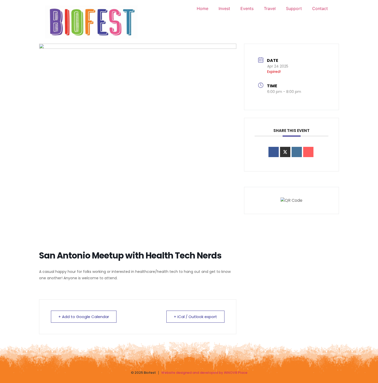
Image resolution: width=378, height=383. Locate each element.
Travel (270, 8)
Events (247, 8)
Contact (320, 8)
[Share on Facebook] (273, 152)
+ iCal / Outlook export (195, 316)
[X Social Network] (285, 152)
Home (202, 8)
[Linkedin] (297, 152)
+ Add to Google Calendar (83, 316)
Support (294, 8)
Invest (224, 8)
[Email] (308, 152)
